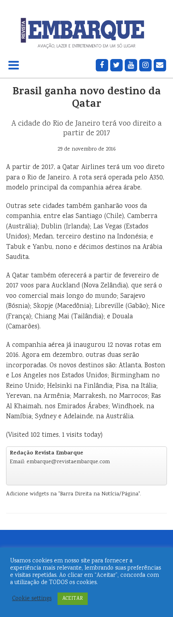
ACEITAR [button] (72, 599)
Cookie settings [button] (31, 599)
